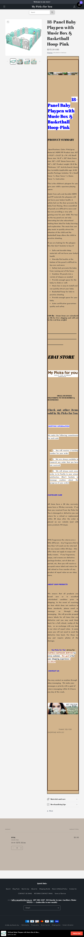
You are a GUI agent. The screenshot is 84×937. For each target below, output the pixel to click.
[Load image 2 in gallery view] (20, 61)
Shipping (49, 53)
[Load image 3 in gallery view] (27, 61)
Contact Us (73, 889)
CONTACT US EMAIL (25, 893)
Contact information (68, 925)
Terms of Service (60, 893)
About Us (34, 889)
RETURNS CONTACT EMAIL (43, 893)
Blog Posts (16, 889)
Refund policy (25, 925)
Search (8, 889)
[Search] (52, 12)
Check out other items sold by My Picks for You (63, 411)
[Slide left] (7, 61)
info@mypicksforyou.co (22, 900)
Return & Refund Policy (59, 889)
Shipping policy (56, 925)
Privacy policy (35, 925)
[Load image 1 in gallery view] (13, 61)
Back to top (25, 889)
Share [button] (51, 811)
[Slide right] (39, 61)
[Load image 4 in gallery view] (34, 61)
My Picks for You (14, 925)
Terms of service (45, 925)
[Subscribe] (58, 907)
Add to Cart (76, 933)
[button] (4, 6)
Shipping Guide (44, 889)
